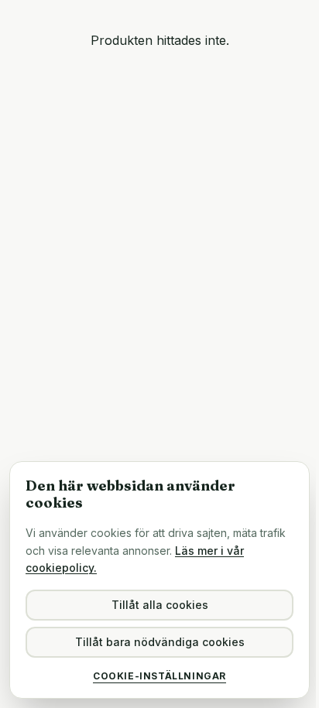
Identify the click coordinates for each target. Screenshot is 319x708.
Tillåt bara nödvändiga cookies (160, 641)
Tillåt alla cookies (159, 604)
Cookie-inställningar (159, 676)
